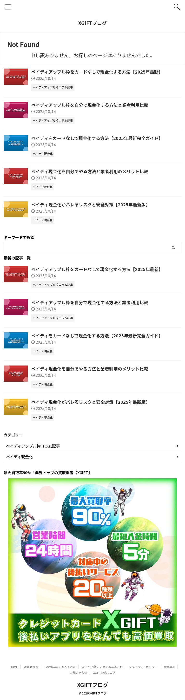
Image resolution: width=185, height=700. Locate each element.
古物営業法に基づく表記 (60, 667)
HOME (14, 667)
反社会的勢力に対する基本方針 (102, 667)
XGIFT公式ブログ (104, 672)
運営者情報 (31, 667)
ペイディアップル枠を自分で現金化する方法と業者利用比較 (89, 105)
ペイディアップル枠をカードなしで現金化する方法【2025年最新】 (97, 72)
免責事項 (169, 667)
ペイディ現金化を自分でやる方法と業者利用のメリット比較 (89, 171)
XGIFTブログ (92, 22)
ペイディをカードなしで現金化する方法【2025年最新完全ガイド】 (97, 138)
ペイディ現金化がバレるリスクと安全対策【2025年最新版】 (90, 204)
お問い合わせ (78, 672)
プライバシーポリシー (143, 667)
